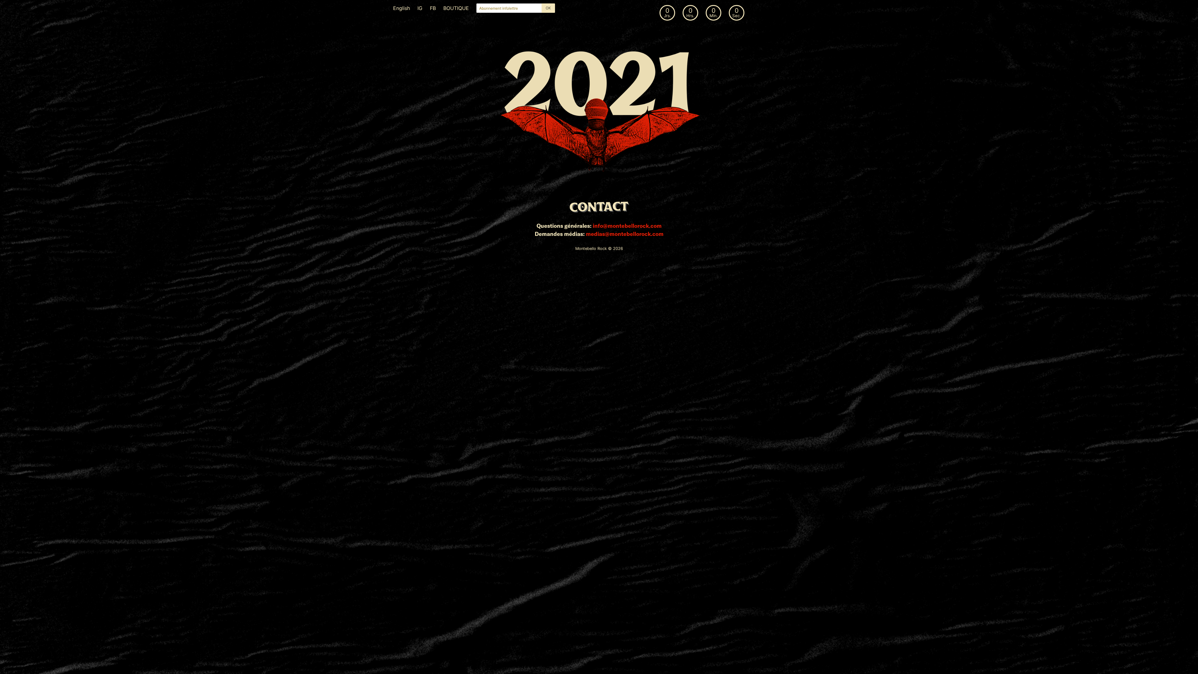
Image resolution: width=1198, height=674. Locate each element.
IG (419, 8)
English (401, 8)
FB (433, 8)
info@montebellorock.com (627, 225)
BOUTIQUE (456, 8)
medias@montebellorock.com (625, 233)
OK (548, 8)
